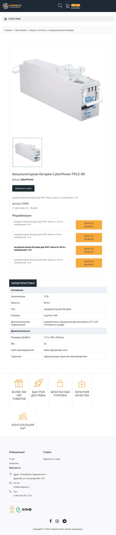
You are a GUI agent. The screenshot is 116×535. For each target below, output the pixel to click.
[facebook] (51, 520)
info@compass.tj (21, 487)
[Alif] (23, 509)
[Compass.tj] (12, 5)
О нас (12, 459)
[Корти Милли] (12, 509)
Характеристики (23, 283)
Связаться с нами (51, 459)
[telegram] (64, 520)
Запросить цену (23, 188)
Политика (14, 463)
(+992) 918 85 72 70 (22, 495)
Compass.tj (55, 529)
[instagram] (57, 520)
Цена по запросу (89, 225)
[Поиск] (60, 6)
